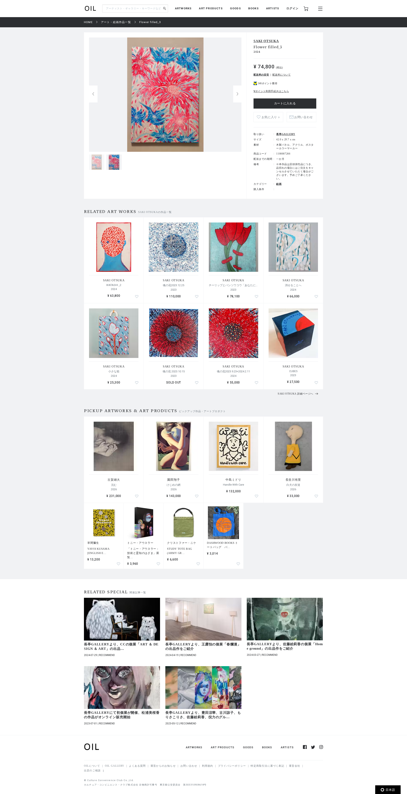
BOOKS (253, 8)
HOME (88, 22)
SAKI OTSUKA (266, 41)
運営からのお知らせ (163, 765)
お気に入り (271, 117)
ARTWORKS (183, 8)
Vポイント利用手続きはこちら (271, 91)
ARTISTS (272, 8)
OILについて (92, 765)
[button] (237, 94)
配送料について (281, 74)
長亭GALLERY (285, 134)
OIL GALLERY (114, 765)
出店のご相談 (92, 770)
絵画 (279, 183)
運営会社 (294, 765)
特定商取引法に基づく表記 (267, 765)
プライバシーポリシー (232, 765)
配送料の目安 (261, 74)
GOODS (235, 8)
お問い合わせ (188, 765)
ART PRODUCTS (210, 8)
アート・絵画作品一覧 (116, 22)
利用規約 (207, 765)
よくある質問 (137, 765)
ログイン (292, 8)
